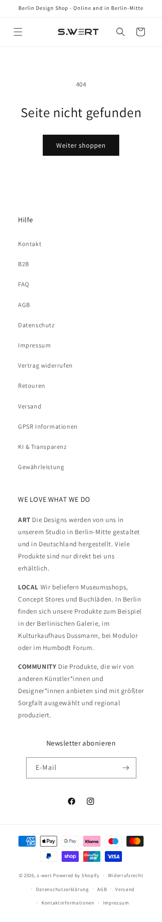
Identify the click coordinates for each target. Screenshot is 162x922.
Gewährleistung (41, 467)
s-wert (44, 875)
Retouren (31, 386)
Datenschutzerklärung (62, 889)
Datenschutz (36, 325)
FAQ (23, 284)
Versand (29, 406)
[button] (18, 32)
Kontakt (29, 244)
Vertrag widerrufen (45, 365)
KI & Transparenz (42, 447)
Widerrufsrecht (126, 875)
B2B (23, 264)
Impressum (34, 345)
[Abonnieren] (126, 767)
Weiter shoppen (81, 145)
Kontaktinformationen (67, 903)
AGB (24, 305)
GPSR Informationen (48, 426)
